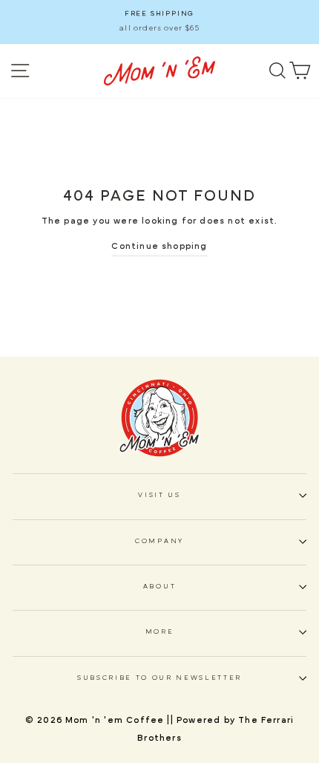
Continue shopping (159, 245)
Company (159, 541)
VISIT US (159, 495)
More (159, 632)
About (159, 586)
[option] (159, 21)
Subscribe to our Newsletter (159, 678)
